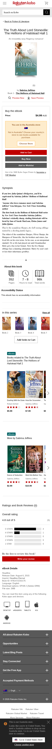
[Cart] (46, 3)
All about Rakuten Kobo (16, 634)
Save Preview (37, 98)
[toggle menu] (4, 3)
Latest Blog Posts (12, 652)
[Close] (48, 722)
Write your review (26, 559)
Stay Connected (12, 661)
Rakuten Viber (32, 709)
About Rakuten (33, 717)
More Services (16, 717)
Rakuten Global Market (16, 713)
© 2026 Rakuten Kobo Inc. (15, 699)
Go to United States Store (31, 740)
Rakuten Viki (17, 709)
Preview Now (18, 98)
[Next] (48, 393)
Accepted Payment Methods (18, 680)
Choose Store (26, 143)
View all (46, 312)
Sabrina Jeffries (27, 90)
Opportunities (10, 643)
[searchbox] (26, 12)
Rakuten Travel (37, 713)
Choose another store (24, 744)
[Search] (46, 12)
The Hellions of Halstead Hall (30, 93)
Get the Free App (12, 670)
